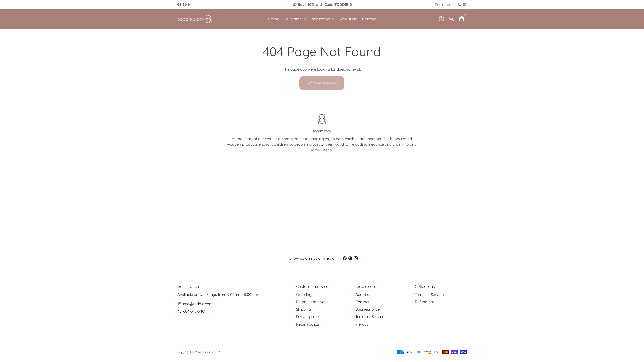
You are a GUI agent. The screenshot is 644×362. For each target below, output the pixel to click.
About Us (348, 18)
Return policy (307, 324)
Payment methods (312, 301)
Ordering (303, 294)
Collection (295, 18)
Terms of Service (369, 316)
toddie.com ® (211, 352)
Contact (369, 18)
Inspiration (323, 18)
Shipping (303, 309)
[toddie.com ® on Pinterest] (185, 4)
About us (363, 294)
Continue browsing (322, 83)
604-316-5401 (192, 311)
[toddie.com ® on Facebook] (179, 4)
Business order (368, 309)
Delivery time (307, 316)
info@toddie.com (195, 303)
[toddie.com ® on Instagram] (190, 4)
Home (273, 18)
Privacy (362, 324)
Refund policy (427, 301)
